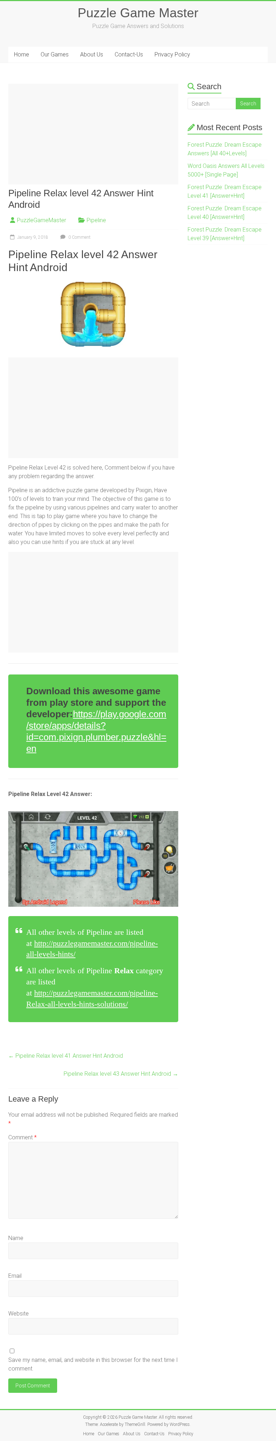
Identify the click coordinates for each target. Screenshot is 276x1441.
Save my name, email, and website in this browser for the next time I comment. (93, 1364)
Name (15, 1238)
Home (21, 54)
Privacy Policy (172, 54)
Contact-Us (129, 54)
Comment (22, 1137)
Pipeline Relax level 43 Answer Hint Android (121, 1073)
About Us (91, 54)
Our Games (55, 54)
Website (18, 1313)
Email (15, 1275)
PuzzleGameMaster (41, 220)
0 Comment (79, 237)
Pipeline (96, 220)
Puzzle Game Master (138, 12)
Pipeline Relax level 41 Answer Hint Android (65, 1055)
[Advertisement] (93, 134)
